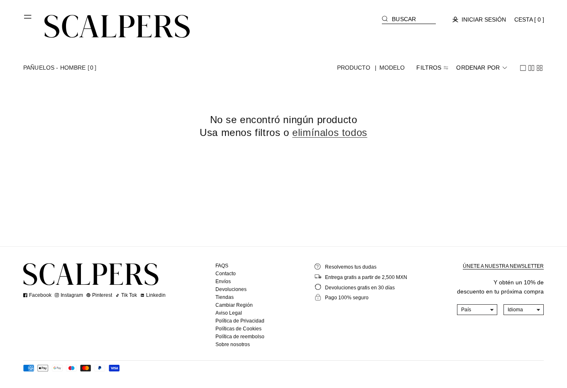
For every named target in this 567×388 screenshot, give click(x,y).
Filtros (428, 67)
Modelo (392, 67)
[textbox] (477, 309)
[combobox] (477, 309)
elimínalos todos (329, 132)
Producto (354, 67)
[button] (28, 20)
